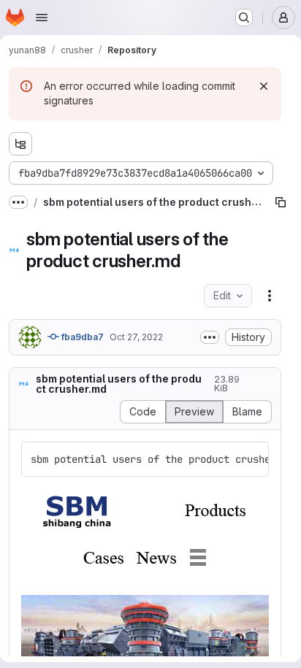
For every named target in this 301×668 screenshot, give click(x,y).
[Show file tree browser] (20, 144)
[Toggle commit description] (209, 337)
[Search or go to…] (244, 17)
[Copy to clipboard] (251, 459)
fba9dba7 (81, 336)
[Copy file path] (280, 202)
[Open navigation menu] (41, 17)
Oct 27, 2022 (136, 336)
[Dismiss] (264, 86)
